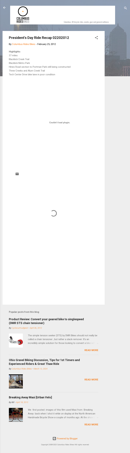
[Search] (125, 9)
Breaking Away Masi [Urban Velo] (30, 397)
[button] (96, 38)
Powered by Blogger (67, 438)
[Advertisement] (116, 78)
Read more (91, 350)
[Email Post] (17, 175)
